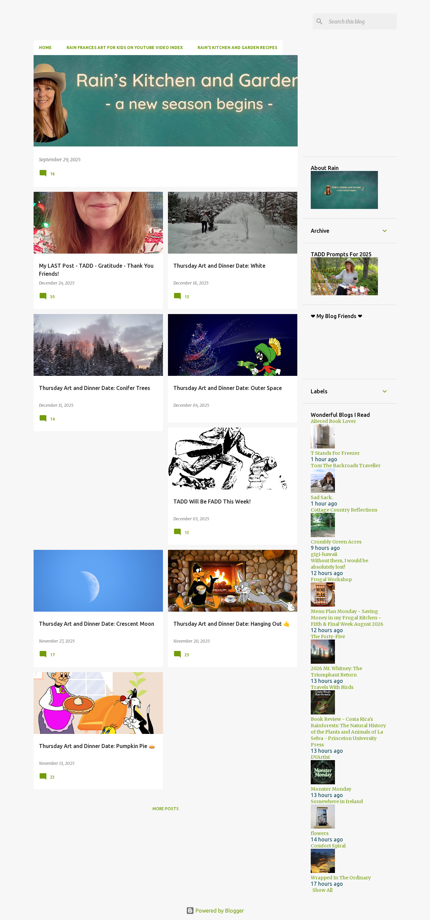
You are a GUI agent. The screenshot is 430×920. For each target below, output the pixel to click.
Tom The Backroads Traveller (346, 466)
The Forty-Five (328, 636)
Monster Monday (331, 789)
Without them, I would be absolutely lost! (339, 564)
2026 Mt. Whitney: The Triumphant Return (336, 671)
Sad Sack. (322, 497)
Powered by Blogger (219, 911)
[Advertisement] (361, 105)
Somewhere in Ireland (337, 801)
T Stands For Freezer (335, 453)
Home (45, 47)
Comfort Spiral (328, 846)
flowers (320, 833)
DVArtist (320, 757)
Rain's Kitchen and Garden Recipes (237, 47)
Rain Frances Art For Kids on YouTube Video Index (125, 47)
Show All (322, 890)
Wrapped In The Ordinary (341, 878)
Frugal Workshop (331, 579)
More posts (166, 808)
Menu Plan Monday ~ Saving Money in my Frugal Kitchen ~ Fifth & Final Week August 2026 (347, 617)
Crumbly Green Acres (336, 542)
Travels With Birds (332, 687)
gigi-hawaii (324, 554)
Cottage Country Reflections (344, 510)
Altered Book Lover (333, 421)
